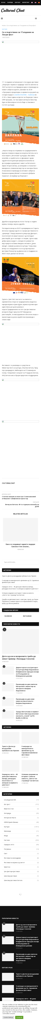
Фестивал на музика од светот (21, 862)
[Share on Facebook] (26, 476)
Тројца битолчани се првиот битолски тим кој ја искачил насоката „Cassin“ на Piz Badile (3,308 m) (27, 715)
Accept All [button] (19, 1017)
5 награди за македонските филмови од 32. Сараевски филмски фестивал (29, 750)
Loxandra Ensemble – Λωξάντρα (24, 95)
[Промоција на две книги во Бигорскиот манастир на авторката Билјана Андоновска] (8, 687)
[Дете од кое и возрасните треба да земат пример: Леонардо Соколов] (20, 641)
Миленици (21, 831)
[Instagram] (6, 913)
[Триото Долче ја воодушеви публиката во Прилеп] (10, 738)
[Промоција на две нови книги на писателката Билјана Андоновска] (8, 702)
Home (4, 25)
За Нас (3, 2)
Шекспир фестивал (21, 876)
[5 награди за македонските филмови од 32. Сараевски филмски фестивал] (30, 738)
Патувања (21, 849)
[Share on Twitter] (28, 476)
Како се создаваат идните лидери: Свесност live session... (20, 545)
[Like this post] (23, 476)
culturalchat (8, 483)
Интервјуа (21, 813)
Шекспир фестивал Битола (21, 880)
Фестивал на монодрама (21, 858)
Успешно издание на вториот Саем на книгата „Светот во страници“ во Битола (18, 594)
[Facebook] (3, 913)
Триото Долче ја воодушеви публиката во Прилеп (19, 576)
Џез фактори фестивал (21, 871)
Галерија (10, 2)
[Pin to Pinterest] (30, 476)
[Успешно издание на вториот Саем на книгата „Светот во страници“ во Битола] (30, 766)
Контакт (17, 2)
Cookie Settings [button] (8, 1017)
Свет (21, 853)
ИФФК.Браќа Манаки (21, 822)
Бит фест (21, 804)
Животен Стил (21, 809)
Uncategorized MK (21, 800)
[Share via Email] (32, 476)
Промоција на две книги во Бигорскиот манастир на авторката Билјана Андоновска (26, 687)
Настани (4, 29)
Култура (21, 827)
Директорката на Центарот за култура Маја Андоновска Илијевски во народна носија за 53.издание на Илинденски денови (27, 671)
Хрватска (21, 867)
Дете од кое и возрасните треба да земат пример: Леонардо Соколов (19, 657)
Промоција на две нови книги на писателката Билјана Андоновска (25, 701)
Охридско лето (21, 844)
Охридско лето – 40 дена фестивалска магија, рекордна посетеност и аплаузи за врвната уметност (20, 588)
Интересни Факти (21, 818)
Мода (21, 836)
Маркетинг (25, 2)
